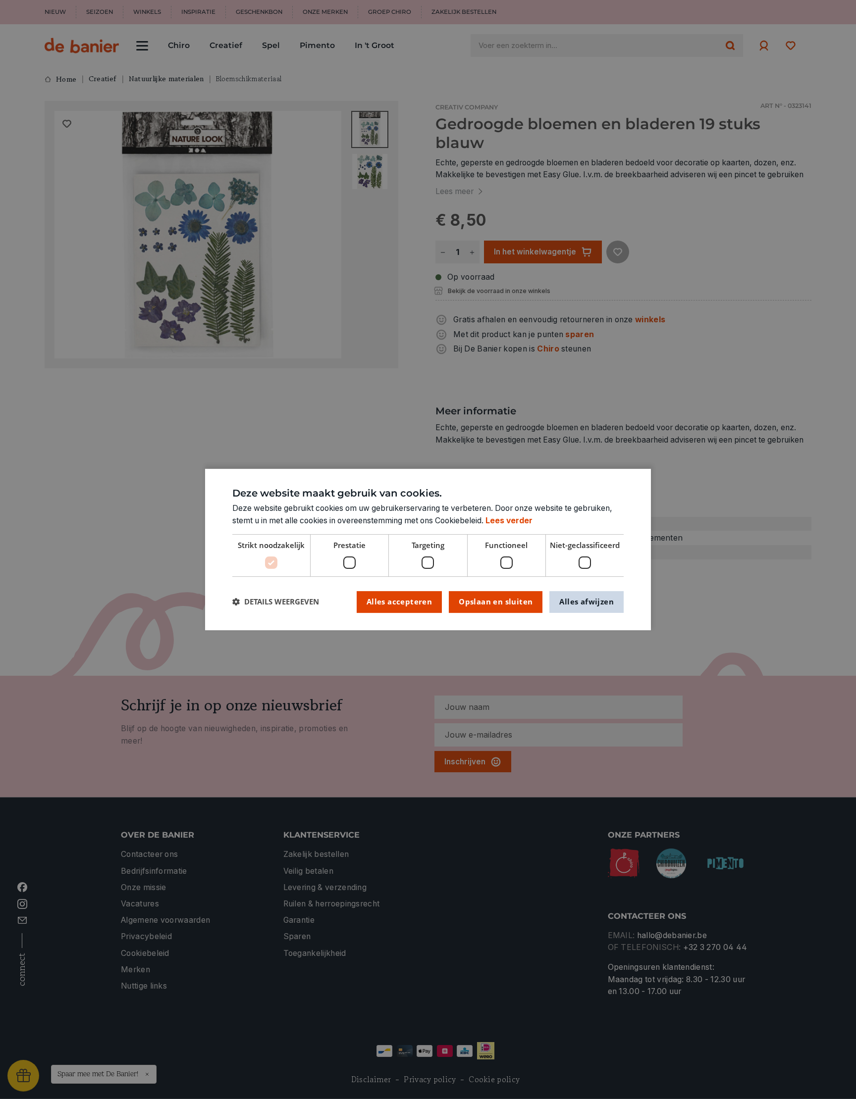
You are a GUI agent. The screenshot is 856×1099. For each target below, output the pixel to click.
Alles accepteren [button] (399, 601)
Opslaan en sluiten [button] (496, 601)
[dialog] (428, 549)
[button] (275, 601)
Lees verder (509, 520)
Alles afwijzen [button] (586, 601)
